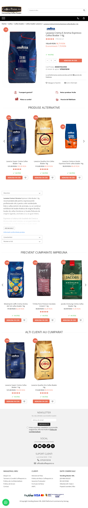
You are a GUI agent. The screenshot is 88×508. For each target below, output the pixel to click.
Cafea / (11, 24)
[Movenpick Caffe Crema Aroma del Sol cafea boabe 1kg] (16, 280)
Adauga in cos (70, 60)
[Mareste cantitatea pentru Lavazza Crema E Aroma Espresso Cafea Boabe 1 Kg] (55, 60)
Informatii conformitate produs (14, 232)
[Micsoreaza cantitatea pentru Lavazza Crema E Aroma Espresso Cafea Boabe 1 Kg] (47, 60)
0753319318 (45, 460)
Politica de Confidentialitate (12, 481)
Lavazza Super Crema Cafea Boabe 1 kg (17, 162)
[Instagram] (53, 446)
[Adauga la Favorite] (25, 177)
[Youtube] (40, 446)
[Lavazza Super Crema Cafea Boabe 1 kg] (17, 136)
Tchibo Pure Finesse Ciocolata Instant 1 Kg (44, 305)
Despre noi (7, 476)
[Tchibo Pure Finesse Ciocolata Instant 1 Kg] (44, 280)
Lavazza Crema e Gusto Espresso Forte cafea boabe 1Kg (71, 162)
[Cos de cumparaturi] (83, 18)
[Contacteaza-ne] (78, 18)
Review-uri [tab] (8, 241)
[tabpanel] (22, 57)
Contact (6, 486)
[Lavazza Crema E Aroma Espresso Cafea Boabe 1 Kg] (22, 57)
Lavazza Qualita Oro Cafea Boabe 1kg (44, 162)
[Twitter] (44, 446)
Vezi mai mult (9, 228)
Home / (5, 24)
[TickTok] (48, 446)
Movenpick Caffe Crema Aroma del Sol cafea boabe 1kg (16, 305)
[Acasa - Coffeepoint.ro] (13, 10)
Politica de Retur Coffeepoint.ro (42, 478)
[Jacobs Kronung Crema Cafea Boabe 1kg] (72, 279)
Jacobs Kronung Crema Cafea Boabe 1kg (72, 305)
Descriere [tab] (7, 193)
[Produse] (4, 19)
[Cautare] (84, 10)
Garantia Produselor (38, 481)
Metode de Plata (37, 476)
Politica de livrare (9, 484)
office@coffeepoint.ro (45, 463)
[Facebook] (35, 446)
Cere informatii (71, 83)
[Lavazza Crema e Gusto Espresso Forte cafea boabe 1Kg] (71, 136)
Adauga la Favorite (54, 83)
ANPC (34, 486)
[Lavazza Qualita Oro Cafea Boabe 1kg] (44, 136)
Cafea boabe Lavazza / (34, 24)
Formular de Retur (38, 484)
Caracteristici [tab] (8, 237)
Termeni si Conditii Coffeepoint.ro (14, 478)
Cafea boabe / (19, 24)
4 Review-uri (59, 39)
